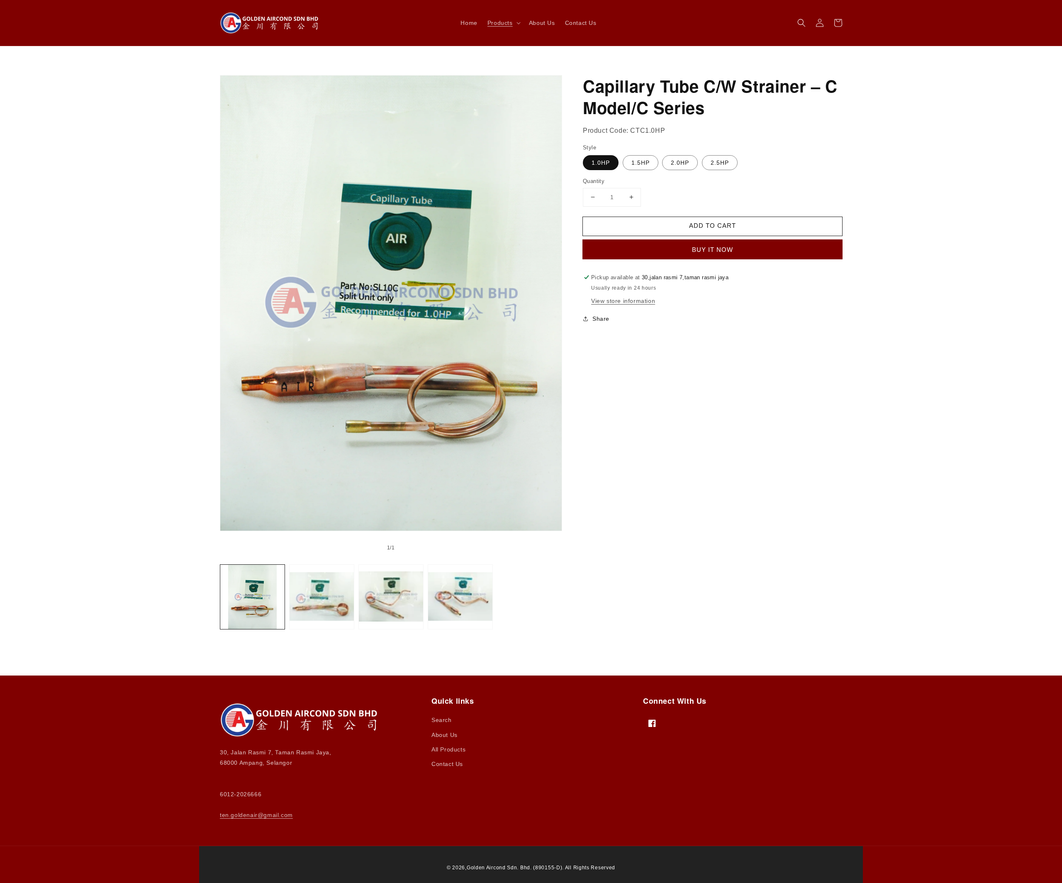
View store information (623, 301)
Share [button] (600, 318)
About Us (444, 735)
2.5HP (720, 162)
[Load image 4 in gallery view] (460, 596)
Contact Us (447, 764)
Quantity (593, 181)
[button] (503, 23)
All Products (448, 749)
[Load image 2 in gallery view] (321, 596)
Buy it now (712, 249)
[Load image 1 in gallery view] (252, 596)
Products (500, 23)
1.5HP (640, 162)
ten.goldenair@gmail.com (256, 815)
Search (441, 720)
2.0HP (680, 162)
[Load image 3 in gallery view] (391, 596)
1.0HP (601, 162)
